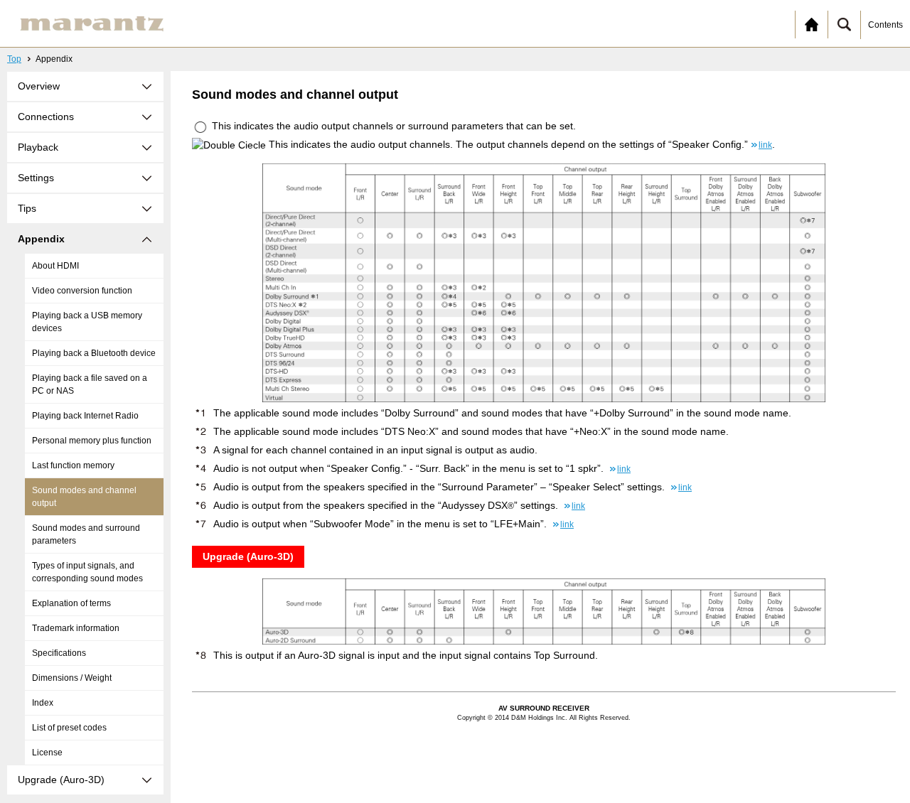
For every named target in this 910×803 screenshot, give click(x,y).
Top (14, 59)
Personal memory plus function (91, 441)
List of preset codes (69, 728)
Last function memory (73, 465)
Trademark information (75, 628)
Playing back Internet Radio (85, 416)
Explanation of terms (71, 603)
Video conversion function (82, 291)
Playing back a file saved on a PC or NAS (89, 384)
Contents (885, 25)
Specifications (59, 653)
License (47, 753)
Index (42, 703)
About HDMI (55, 266)
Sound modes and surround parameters (86, 534)
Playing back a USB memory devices (87, 322)
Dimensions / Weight (72, 678)
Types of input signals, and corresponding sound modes (87, 572)
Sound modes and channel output (84, 496)
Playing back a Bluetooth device (94, 353)
